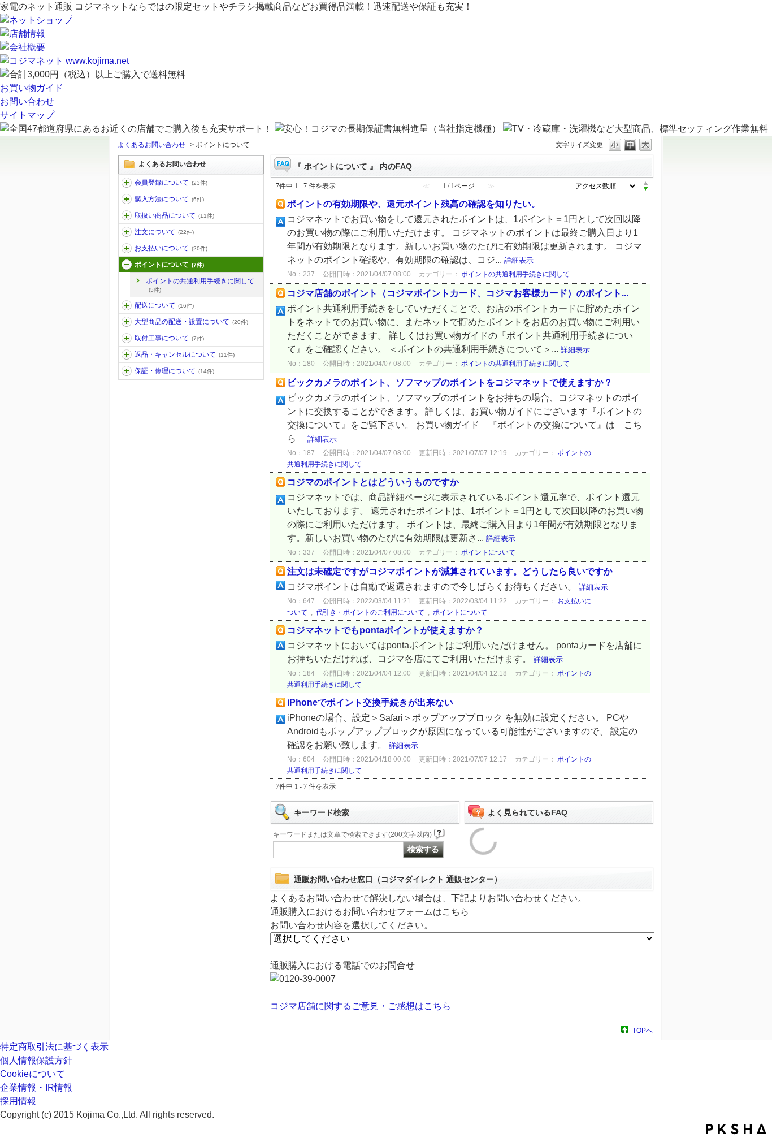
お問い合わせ (27, 101)
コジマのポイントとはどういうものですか (373, 482)
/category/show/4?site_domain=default (127, 232)
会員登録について (171, 183)
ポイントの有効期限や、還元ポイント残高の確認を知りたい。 (413, 204)
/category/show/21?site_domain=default (127, 354)
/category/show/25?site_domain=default (127, 371)
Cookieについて (32, 1074)
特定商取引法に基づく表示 (54, 1047)
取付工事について (169, 338)
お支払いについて (171, 248)
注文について (164, 232)
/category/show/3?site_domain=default (127, 215)
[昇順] (645, 183)
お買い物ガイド (31, 88)
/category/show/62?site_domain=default (127, 199)
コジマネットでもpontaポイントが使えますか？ (385, 630)
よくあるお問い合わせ (151, 145)
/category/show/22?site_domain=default (127, 322)
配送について (164, 305)
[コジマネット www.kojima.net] (64, 61)
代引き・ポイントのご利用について (370, 612)
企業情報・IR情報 (36, 1087)
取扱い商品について (174, 215)
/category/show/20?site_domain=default (127, 248)
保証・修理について (174, 371)
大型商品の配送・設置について (191, 322)
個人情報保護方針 (36, 1060)
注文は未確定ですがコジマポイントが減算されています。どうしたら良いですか (450, 571)
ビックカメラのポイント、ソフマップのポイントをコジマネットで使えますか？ (450, 382)
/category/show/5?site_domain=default (127, 305)
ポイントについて (169, 265)
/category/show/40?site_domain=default (127, 183)
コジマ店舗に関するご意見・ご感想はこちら (360, 1006)
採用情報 (18, 1101)
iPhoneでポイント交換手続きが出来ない (370, 702)
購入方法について (169, 199)
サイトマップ (27, 115)
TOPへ (642, 1030)
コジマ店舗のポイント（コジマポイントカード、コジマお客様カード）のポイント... (457, 293)
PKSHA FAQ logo (736, 1129)
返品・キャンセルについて (185, 354)
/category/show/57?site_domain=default (127, 264)
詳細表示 (519, 260)
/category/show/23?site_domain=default (127, 338)
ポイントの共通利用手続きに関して (200, 285)
